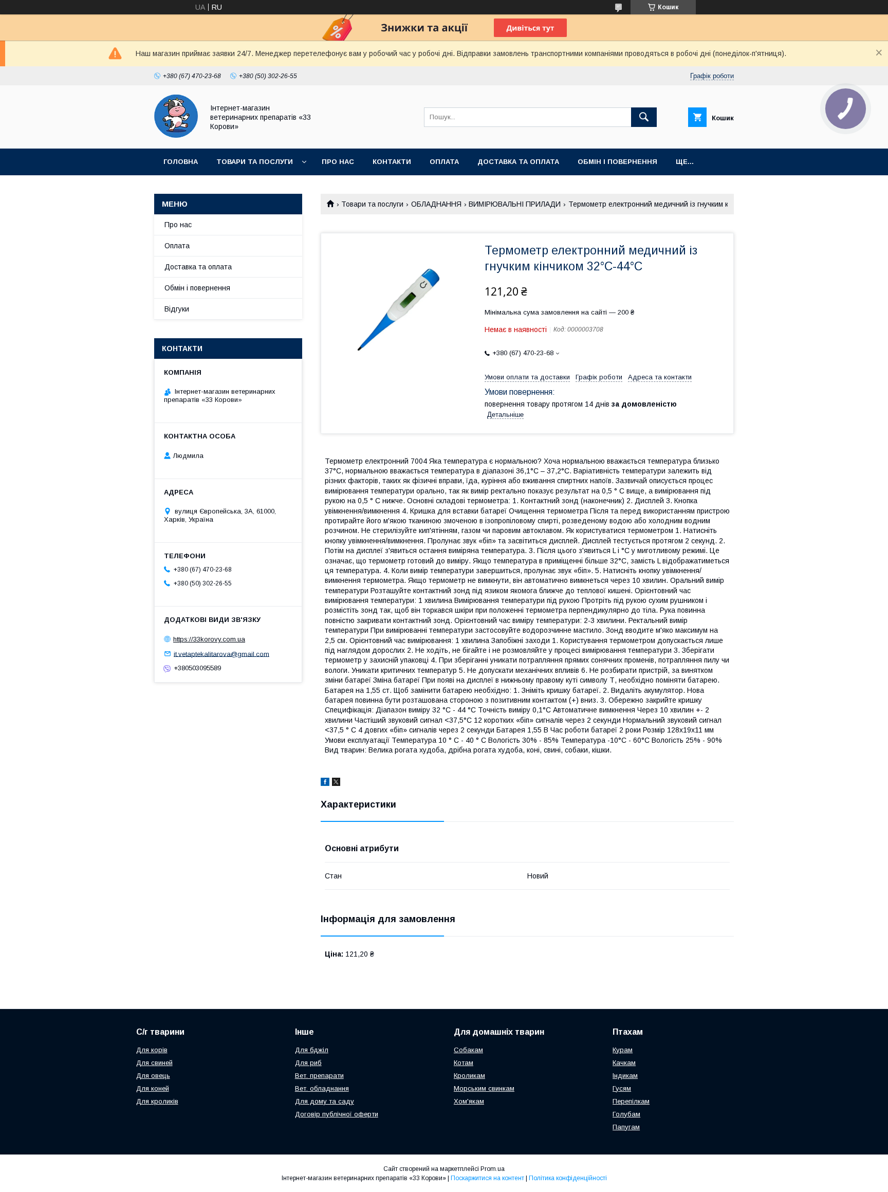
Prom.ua (492, 1168)
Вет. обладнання (322, 1088)
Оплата (444, 162)
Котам (463, 1063)
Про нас (338, 162)
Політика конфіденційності (568, 1178)
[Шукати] (644, 117)
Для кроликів (157, 1101)
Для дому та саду (324, 1101)
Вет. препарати (319, 1075)
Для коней (152, 1088)
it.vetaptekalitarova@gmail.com (221, 653)
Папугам (626, 1127)
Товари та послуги (254, 162)
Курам (623, 1050)
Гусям (622, 1088)
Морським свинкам (484, 1088)
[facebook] (325, 783)
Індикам (625, 1075)
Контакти (392, 162)
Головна (180, 162)
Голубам (626, 1114)
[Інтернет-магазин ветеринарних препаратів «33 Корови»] (176, 135)
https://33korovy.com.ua (209, 639)
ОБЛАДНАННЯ (436, 204)
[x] (336, 783)
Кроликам (469, 1075)
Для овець (153, 1075)
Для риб (308, 1063)
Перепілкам (631, 1101)
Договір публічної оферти (336, 1114)
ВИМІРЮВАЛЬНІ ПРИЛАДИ (515, 204)
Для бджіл (311, 1050)
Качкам (624, 1063)
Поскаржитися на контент (487, 1178)
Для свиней (154, 1063)
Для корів (152, 1050)
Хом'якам (469, 1101)
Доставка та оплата (518, 162)
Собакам (468, 1050)
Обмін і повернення (617, 162)
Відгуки (176, 309)
